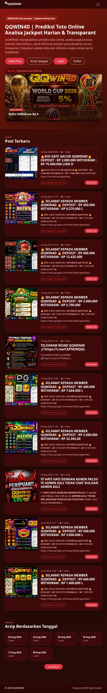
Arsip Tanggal (39, 61)
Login (60, 61)
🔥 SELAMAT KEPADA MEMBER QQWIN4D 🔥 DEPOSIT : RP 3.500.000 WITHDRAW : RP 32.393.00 (69, 435)
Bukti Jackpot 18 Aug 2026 (54, 327)
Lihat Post (14, 61)
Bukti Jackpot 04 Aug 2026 (54, 508)
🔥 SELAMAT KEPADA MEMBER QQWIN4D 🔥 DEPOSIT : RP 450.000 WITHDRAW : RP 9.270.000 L (68, 205)
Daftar (77, 61)
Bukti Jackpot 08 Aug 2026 (54, 460)
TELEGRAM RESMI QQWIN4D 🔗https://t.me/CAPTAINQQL (63, 347)
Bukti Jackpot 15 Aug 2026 (54, 364)
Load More (53, 666)
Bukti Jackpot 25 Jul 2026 (53, 556)
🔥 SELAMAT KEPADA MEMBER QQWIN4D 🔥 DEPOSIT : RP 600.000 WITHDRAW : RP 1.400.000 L (68, 579)
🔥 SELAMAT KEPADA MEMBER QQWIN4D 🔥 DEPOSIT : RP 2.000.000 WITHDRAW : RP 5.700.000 (69, 301)
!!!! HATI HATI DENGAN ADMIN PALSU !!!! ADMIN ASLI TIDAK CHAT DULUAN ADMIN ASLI (69, 483)
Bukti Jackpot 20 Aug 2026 (54, 278)
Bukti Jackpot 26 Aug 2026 (54, 182)
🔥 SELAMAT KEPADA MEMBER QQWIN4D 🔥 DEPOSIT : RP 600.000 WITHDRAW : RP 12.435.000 (68, 253)
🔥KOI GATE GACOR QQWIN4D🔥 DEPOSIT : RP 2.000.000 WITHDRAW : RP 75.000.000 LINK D (69, 160)
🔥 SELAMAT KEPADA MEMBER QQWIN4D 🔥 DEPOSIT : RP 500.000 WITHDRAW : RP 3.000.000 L (68, 531)
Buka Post (91, 182)
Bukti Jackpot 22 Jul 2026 (53, 605)
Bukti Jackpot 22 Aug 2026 (54, 230)
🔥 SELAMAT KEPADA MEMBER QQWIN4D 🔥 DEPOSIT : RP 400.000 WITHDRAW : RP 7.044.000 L (68, 387)
